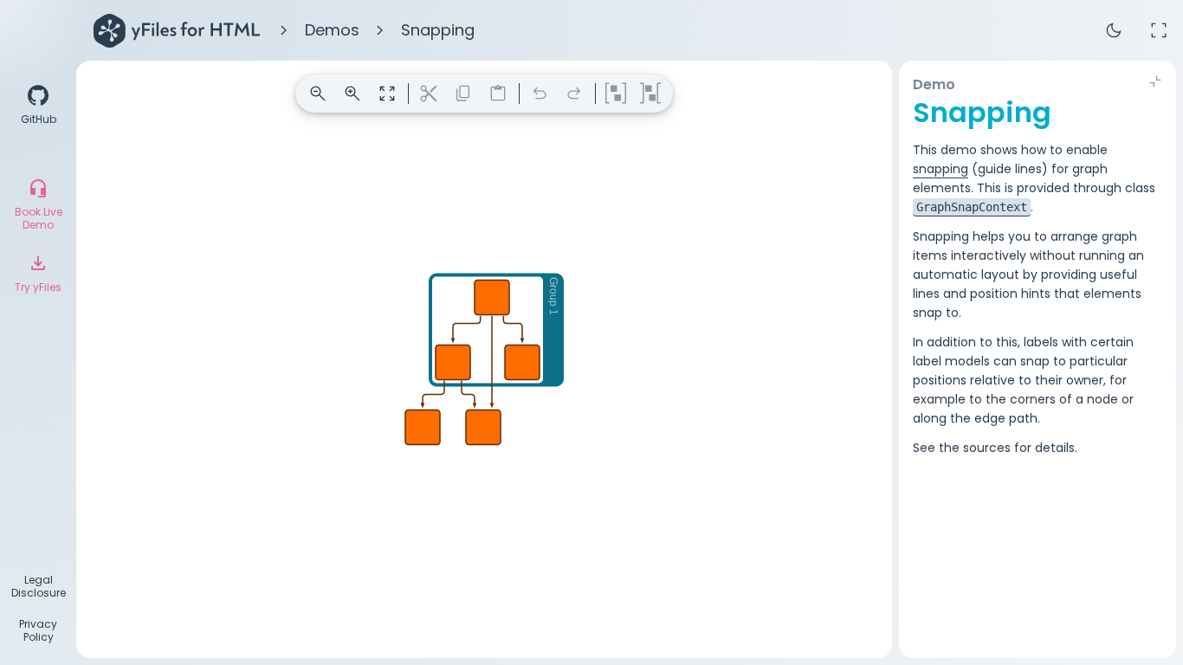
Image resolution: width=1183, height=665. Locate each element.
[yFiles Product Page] (177, 30)
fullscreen (1158, 30)
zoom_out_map (387, 93)
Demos (332, 30)
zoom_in (352, 93)
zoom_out (317, 93)
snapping (940, 169)
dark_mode (1113, 30)
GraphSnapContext (971, 207)
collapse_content (1155, 81)
